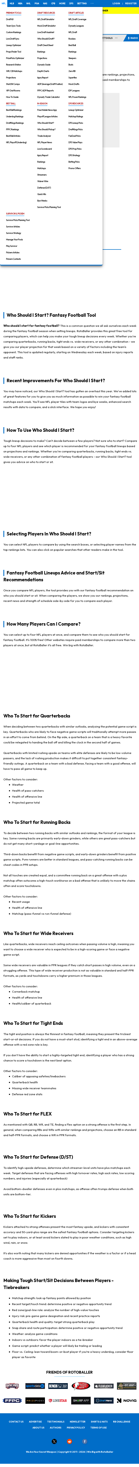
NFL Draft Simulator (45, 19)
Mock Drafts (73, 84)
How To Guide (12, 97)
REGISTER (131, 3)
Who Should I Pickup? (46, 129)
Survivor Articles (13, 226)
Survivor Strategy (13, 233)
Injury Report (42, 77)
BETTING (82, 3)
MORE (62, 3)
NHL (28, 3)
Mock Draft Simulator (46, 25)
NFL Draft (72, 32)
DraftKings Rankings (15, 123)
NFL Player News (44, 142)
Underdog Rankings (14, 116)
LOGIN (116, 3)
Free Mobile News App (47, 110)
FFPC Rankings (12, 129)
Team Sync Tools (13, 25)
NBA (20, 3)
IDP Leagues (74, 90)
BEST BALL (11, 103)
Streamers (41, 174)
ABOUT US (38, 1427)
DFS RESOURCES (75, 103)
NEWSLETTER (77, 1421)
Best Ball (72, 45)
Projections (11, 77)
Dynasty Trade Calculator (48, 97)
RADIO (134, 38)
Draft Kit (9, 19)
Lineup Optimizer (13, 45)
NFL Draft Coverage (77, 19)
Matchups (41, 168)
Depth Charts (43, 71)
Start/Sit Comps (13, 84)
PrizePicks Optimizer (15, 58)
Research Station (13, 64)
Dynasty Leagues (76, 25)
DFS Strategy (74, 155)
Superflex (72, 77)
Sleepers (72, 58)
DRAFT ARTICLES (76, 12)
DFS (71, 3)
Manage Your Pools (14, 239)
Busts (70, 64)
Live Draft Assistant (45, 32)
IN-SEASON (42, 103)
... (116, 37)
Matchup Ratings (75, 116)
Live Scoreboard (44, 148)
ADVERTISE (35, 1421)
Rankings (41, 51)
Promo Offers (74, 168)
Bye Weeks (42, 200)
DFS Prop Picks (74, 148)
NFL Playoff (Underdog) (16, 142)
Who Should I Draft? (45, 38)
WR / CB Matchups (14, 71)
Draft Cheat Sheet (45, 45)
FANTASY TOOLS (103, 38)
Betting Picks (74, 161)
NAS (45, 3)
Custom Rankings (13, 32)
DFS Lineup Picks (75, 123)
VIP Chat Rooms (13, 90)
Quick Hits (41, 194)
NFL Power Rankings (77, 97)
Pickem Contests (13, 259)
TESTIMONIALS (55, 1421)
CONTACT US (16, 1421)
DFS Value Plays (75, 142)
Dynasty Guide (43, 64)
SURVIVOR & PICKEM (15, 213)
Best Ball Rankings (14, 110)
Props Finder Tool (13, 51)
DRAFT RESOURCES (46, 12)
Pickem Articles (12, 252)
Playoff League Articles (47, 116)
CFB (53, 3)
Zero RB (71, 71)
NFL (4, 3)
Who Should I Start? (45, 123)
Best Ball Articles (13, 135)
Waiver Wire (42, 181)
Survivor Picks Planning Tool (49, 207)
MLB (12, 3)
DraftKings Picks (75, 129)
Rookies (71, 38)
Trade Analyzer (44, 135)
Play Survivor (11, 246)
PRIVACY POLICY (76, 1427)
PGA (37, 3)
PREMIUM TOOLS (13, 12)
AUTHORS (55, 1427)
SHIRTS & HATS (99, 1421)
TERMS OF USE (98, 1427)
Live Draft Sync (12, 38)
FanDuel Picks (74, 135)
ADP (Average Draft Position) (50, 84)
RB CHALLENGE (121, 1421)
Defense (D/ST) (44, 187)
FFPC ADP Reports (45, 90)
